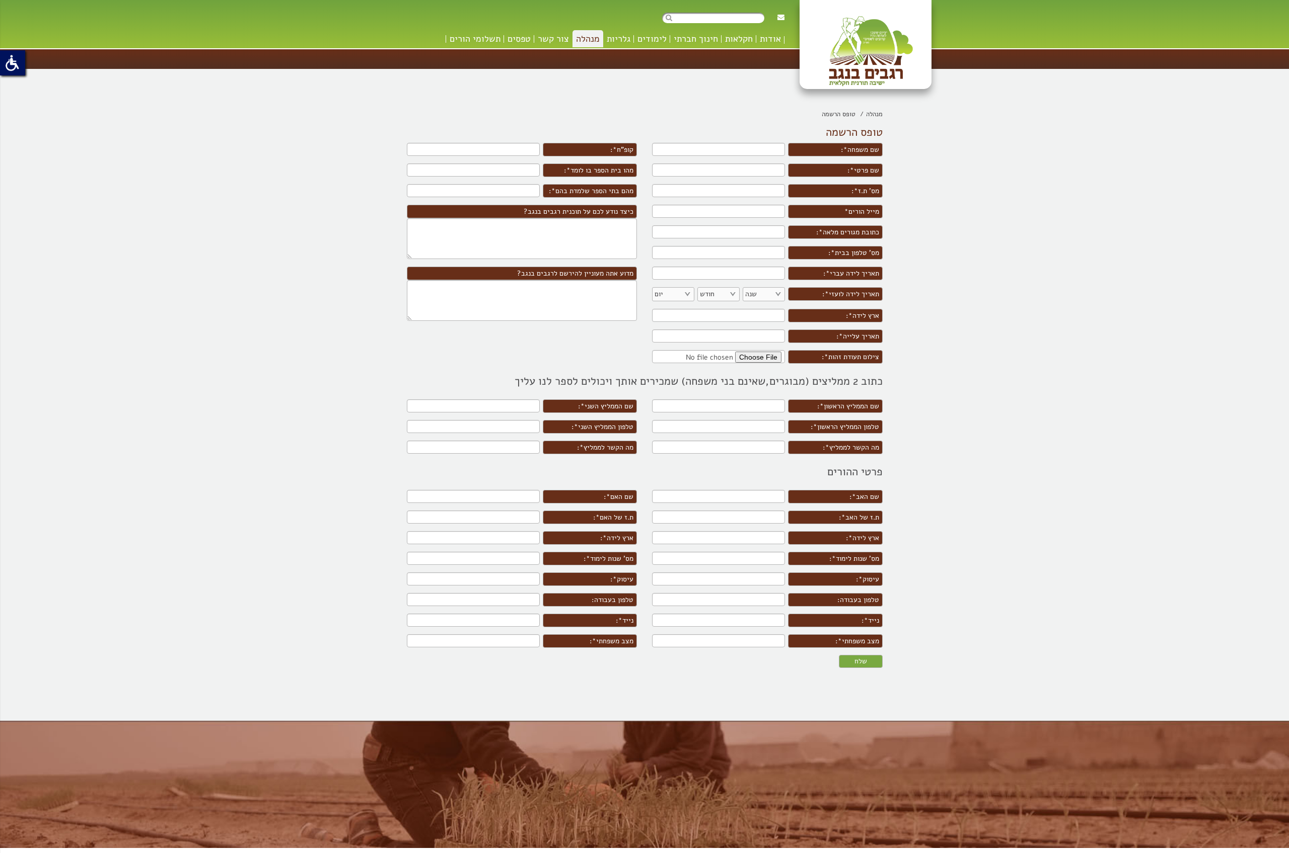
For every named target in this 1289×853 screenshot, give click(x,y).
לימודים (652, 39)
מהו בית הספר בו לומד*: (598, 170)
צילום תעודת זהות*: (850, 357)
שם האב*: (864, 496)
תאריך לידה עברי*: (851, 273)
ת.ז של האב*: (859, 517)
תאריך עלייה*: (857, 336)
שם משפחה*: (860, 149)
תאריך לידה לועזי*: (850, 294)
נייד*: (870, 620)
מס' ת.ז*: (865, 191)
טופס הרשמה (838, 114)
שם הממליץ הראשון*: (848, 406)
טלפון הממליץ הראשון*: (845, 427)
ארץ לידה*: (862, 315)
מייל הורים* (861, 211)
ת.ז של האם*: (613, 517)
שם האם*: (618, 496)
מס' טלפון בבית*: (853, 253)
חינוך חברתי (696, 39)
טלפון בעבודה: (858, 600)
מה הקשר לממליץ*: (851, 447)
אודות (770, 39)
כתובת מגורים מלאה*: (847, 232)
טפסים (519, 39)
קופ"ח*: (621, 149)
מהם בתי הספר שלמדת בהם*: (591, 191)
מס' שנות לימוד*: (854, 558)
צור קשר (553, 39)
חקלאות (739, 39)
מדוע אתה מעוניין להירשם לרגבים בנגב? (575, 273)
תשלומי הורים (475, 39)
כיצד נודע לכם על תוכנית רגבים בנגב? (578, 211)
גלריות (618, 39)
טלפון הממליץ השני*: (602, 427)
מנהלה (588, 39)
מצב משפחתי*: (857, 641)
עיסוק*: (867, 579)
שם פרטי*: (863, 170)
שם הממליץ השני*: (605, 406)
